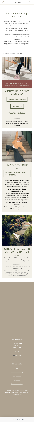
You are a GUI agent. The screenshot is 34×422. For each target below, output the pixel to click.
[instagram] (4, 2)
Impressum (17, 380)
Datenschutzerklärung (17, 384)
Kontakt (17, 351)
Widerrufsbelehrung (17, 372)
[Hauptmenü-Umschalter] (30, 2)
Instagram (18, 355)
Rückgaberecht (17, 376)
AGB (17, 368)
